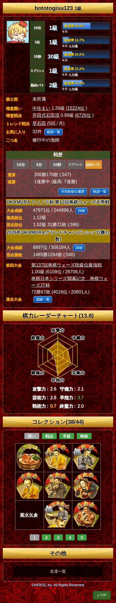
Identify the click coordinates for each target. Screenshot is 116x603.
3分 (39, 164)
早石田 (39, 123)
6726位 (83, 115)
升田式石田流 (45, 115)
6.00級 (73, 45)
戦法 (49, 436)
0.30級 (73, 74)
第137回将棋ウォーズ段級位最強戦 (66, 265)
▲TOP (102, 595)
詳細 (81, 211)
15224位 (75, 108)
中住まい (41, 108)
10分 (21, 164)
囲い (32, 436)
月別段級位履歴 (72, 192)
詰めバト (93, 164)
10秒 (57, 164)
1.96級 (73, 88)
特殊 (84, 436)
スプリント (75, 164)
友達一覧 (58, 571)
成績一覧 (43, 299)
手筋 (67, 436)
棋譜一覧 (53, 132)
